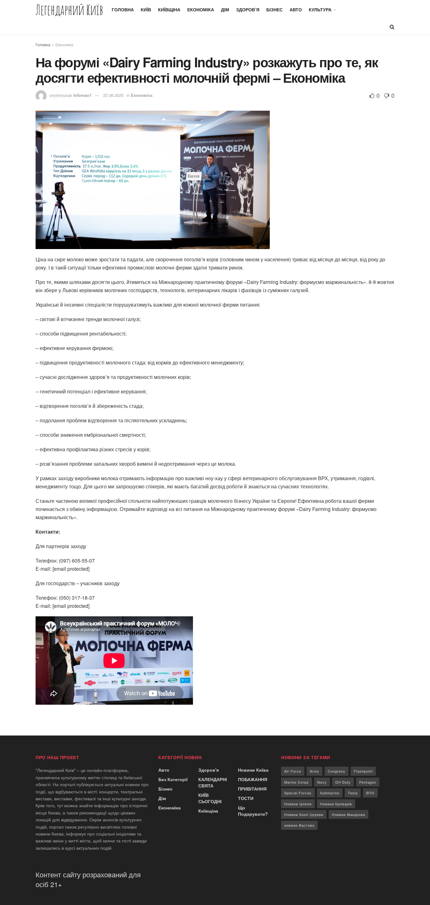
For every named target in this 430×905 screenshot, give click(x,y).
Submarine (329, 792)
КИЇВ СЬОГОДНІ (210, 798)
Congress (336, 771)
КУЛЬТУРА (320, 9)
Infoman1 (82, 95)
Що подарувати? (253, 810)
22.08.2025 (113, 95)
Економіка (200, 9)
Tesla (353, 792)
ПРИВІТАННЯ (252, 789)
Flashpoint (363, 771)
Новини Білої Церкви (303, 814)
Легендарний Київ (69, 10)
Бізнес (274, 9)
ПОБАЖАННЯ (252, 779)
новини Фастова (299, 825)
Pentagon (367, 782)
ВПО (370, 792)
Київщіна (169, 9)
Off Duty (343, 782)
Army (314, 771)
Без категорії (173, 779)
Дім (225, 9)
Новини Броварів (336, 803)
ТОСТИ (245, 798)
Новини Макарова (348, 814)
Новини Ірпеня (298, 803)
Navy (322, 782)
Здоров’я (247, 9)
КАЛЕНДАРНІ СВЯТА (212, 782)
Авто (296, 9)
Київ (146, 9)
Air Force (292, 771)
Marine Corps (296, 782)
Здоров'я (208, 770)
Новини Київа (253, 770)
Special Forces (298, 792)
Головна (123, 9)
